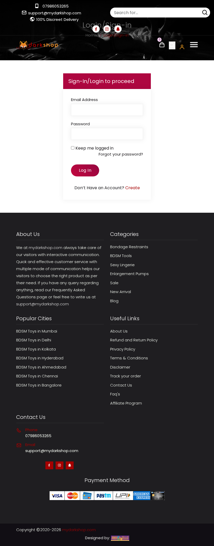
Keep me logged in (94, 148)
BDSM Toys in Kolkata (36, 349)
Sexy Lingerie (122, 265)
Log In (85, 170)
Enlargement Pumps (129, 273)
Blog (114, 301)
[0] (162, 46)
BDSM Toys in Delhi (33, 340)
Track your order (125, 376)
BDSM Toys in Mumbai (36, 331)
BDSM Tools (121, 255)
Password (80, 124)
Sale (114, 283)
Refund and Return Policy (134, 340)
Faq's (115, 394)
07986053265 (56, 6)
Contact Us (121, 385)
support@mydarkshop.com (54, 13)
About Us (119, 331)
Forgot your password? (121, 154)
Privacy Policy (122, 349)
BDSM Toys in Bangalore (39, 385)
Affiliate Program (126, 403)
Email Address (84, 99)
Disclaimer (120, 367)
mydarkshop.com (45, 247)
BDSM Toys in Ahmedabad (41, 367)
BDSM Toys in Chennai (37, 376)
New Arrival (120, 291)
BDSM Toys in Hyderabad (39, 358)
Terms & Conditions (129, 358)
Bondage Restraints (129, 247)
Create (132, 188)
